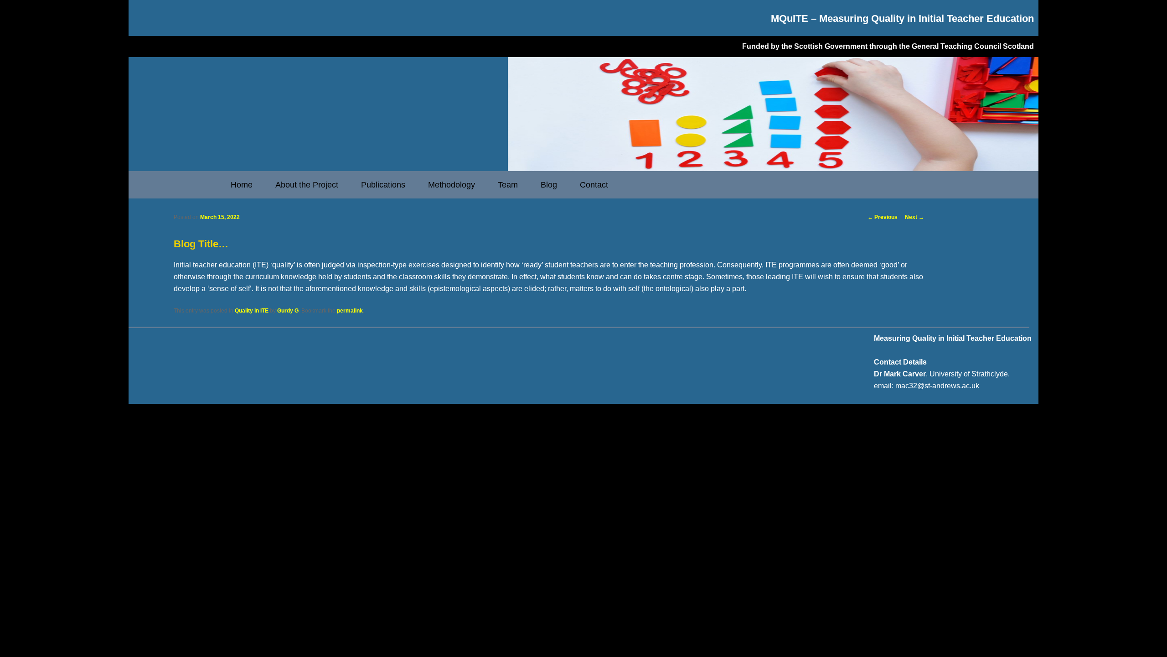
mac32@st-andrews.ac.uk (937, 386)
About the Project (306, 184)
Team (508, 184)
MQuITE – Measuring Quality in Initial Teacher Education (902, 18)
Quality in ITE (252, 311)
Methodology (451, 184)
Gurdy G (288, 311)
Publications (383, 184)
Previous (883, 217)
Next (914, 217)
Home (242, 184)
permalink (350, 311)
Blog (549, 184)
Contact (594, 184)
